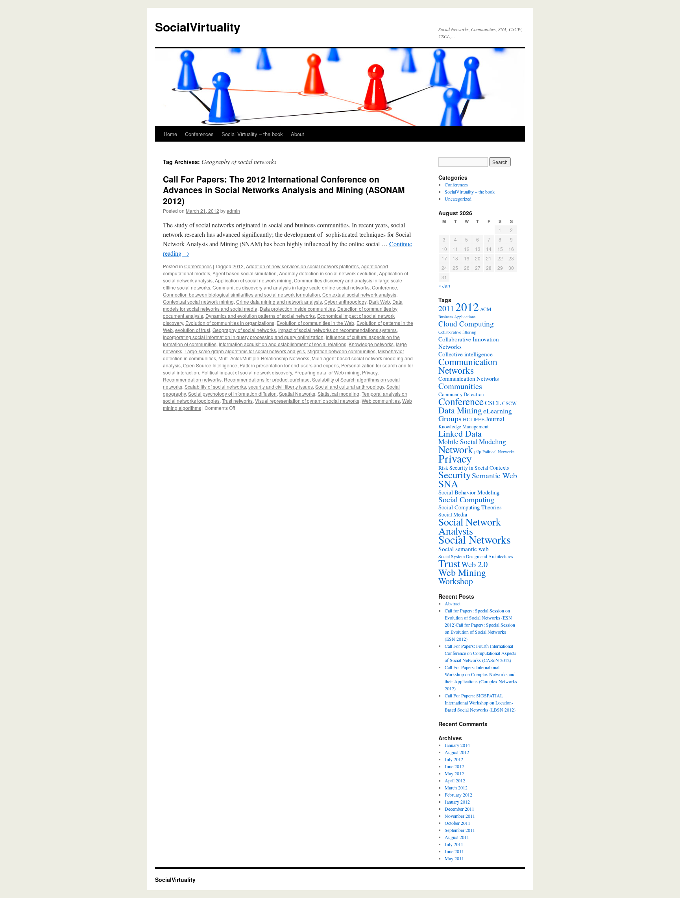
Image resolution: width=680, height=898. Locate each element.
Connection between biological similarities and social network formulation (241, 294)
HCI (467, 419)
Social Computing (466, 499)
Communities (460, 385)
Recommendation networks (192, 379)
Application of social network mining (253, 280)
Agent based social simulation (245, 273)
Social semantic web (463, 549)
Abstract (452, 603)
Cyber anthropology (345, 301)
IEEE (478, 419)
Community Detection (461, 394)
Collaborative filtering (457, 332)
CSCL (493, 402)
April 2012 (455, 780)
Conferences (199, 134)
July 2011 (454, 844)
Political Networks (498, 451)
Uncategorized (458, 198)
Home (170, 134)
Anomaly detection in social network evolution (328, 273)
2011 (446, 308)
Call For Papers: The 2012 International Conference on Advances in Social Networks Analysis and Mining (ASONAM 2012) (284, 190)
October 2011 (457, 823)
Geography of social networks (244, 329)
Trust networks (237, 400)
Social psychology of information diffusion (232, 393)
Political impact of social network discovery (246, 372)
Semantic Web (494, 475)
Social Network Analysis (469, 526)
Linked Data (460, 433)
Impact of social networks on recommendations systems (337, 329)
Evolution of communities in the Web (315, 322)
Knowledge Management (463, 426)
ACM (485, 309)
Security (454, 474)
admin (233, 210)
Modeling (492, 441)
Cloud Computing (466, 323)
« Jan (444, 285)
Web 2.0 (474, 564)
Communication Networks (467, 365)
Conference (384, 287)
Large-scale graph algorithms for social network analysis (245, 351)
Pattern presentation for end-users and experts (289, 365)
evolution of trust (192, 329)
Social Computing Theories (470, 507)
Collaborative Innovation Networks (468, 342)
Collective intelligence (465, 354)
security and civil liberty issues (280, 386)
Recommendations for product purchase (267, 379)
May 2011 (454, 858)
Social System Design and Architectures (475, 556)
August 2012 (457, 752)
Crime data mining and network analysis (279, 301)
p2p (477, 451)
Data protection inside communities (297, 308)
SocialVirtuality (197, 26)
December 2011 (459, 809)
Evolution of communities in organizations (229, 322)
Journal (495, 418)
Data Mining (460, 410)
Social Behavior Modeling (468, 492)
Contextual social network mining (198, 301)
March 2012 (456, 787)
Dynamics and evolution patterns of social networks (260, 315)
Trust (449, 563)
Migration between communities (341, 351)
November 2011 (460, 816)
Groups (450, 418)
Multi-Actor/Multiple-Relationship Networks (263, 358)
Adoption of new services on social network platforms (302, 266)
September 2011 (460, 830)
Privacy (369, 372)
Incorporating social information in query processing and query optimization (243, 337)
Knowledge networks (371, 344)
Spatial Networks (297, 393)
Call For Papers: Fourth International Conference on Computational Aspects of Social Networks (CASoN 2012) (480, 653)
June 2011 (454, 851)
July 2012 (454, 759)
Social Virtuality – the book (252, 134)
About (297, 134)
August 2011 (457, 837)
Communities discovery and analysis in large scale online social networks (291, 287)
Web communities (381, 400)
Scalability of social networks (215, 386)
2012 (238, 266)
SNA (448, 483)
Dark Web (379, 301)
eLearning (497, 410)
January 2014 (457, 745)
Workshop (455, 580)
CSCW (509, 403)
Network (455, 449)
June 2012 (454, 766)
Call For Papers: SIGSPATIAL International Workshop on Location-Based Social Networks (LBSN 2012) (480, 702)
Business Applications (456, 316)
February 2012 (458, 794)
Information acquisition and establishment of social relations (282, 344)
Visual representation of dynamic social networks (307, 400)
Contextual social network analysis (359, 294)
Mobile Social (458, 441)
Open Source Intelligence (210, 365)
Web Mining (462, 572)
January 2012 (457, 801)
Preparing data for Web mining (327, 372)
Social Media (452, 514)
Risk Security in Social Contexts (473, 467)
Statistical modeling (338, 393)
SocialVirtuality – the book (470, 191)
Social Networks (474, 539)
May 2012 (454, 773)
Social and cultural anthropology (349, 386)
